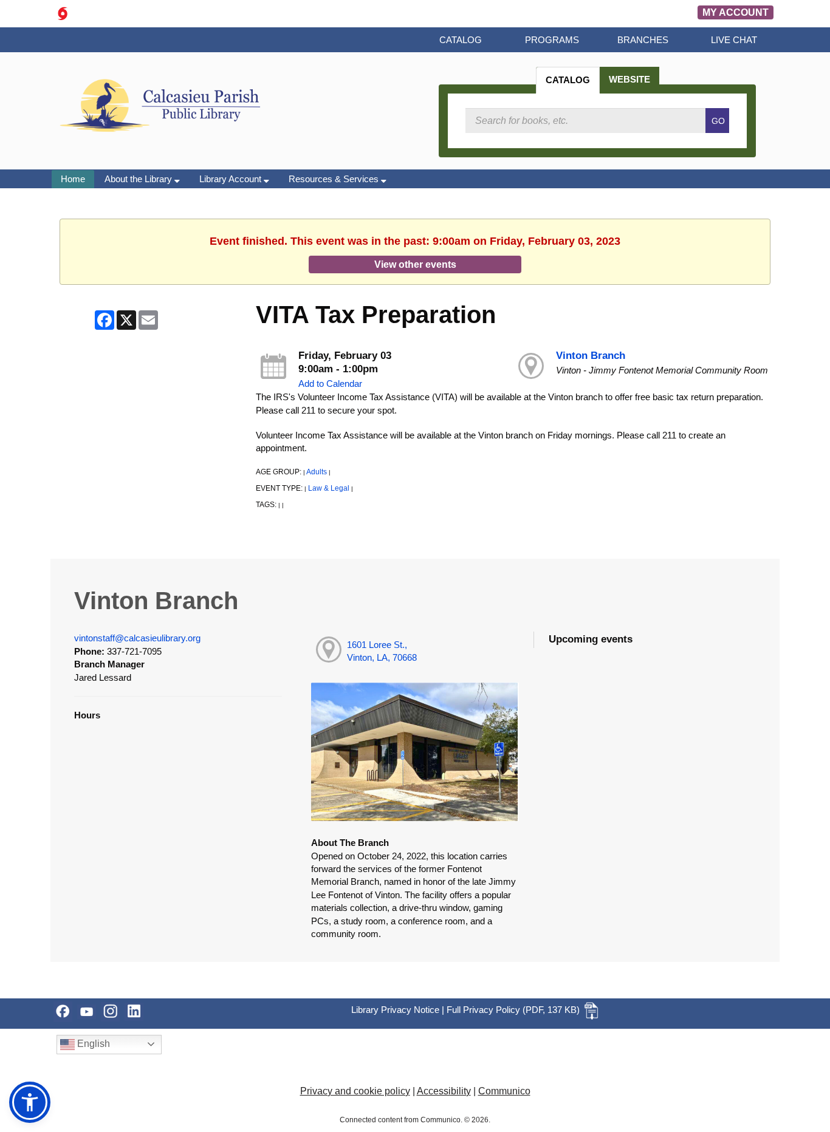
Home (73, 179)
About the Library (139, 179)
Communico (504, 1091)
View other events (415, 264)
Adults (316, 472)
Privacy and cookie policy (355, 1091)
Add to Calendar (330, 383)
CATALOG (568, 80)
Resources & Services (335, 179)
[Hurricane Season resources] (63, 12)
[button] (29, 1102)
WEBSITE (629, 79)
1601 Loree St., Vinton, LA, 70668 (382, 651)
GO (718, 121)
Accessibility (444, 1091)
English (92, 1043)
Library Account (231, 179)
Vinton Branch (590, 355)
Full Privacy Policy (483, 1009)
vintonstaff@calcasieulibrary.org (137, 638)
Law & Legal (328, 488)
